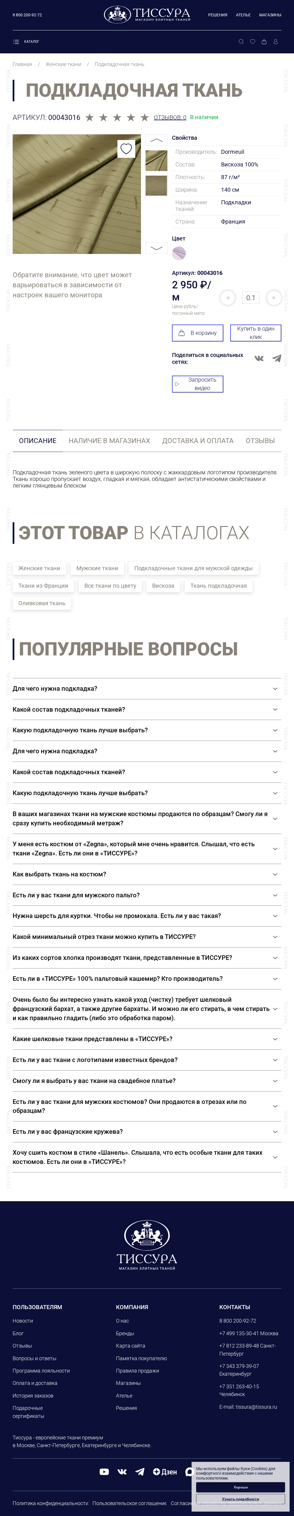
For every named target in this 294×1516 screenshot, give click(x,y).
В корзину (204, 332)
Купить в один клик (255, 332)
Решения (217, 15)
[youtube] (104, 1471)
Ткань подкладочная (218, 585)
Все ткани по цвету (110, 585)
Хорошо (241, 1487)
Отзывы (22, 1346)
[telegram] (139, 1471)
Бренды (125, 1333)
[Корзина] (264, 42)
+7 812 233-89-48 (239, 1346)
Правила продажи (137, 1371)
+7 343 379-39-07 (239, 1366)
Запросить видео (202, 383)
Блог (18, 1333)
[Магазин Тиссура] (147, 1244)
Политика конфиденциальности (50, 1503)
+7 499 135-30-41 (239, 1333)
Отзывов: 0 (170, 117)
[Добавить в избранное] (126, 149)
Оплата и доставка (35, 1383)
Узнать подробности (240, 1498)
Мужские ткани (97, 568)
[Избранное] (252, 42)
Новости (23, 1321)
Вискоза (163, 585)
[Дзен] (165, 1471)
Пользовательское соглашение (129, 1503)
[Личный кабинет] (275, 42)
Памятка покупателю (141, 1358)
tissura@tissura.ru (256, 1407)
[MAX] (189, 1471)
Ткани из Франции (43, 585)
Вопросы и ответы (35, 1358)
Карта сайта (130, 1346)
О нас (122, 1321)
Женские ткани (39, 568)
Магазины (270, 15)
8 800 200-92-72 (237, 1321)
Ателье (243, 15)
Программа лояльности (41, 1371)
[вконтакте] (122, 1471)
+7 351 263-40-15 (239, 1386)
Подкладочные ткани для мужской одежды (193, 568)
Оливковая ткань (41, 603)
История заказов (33, 1396)
